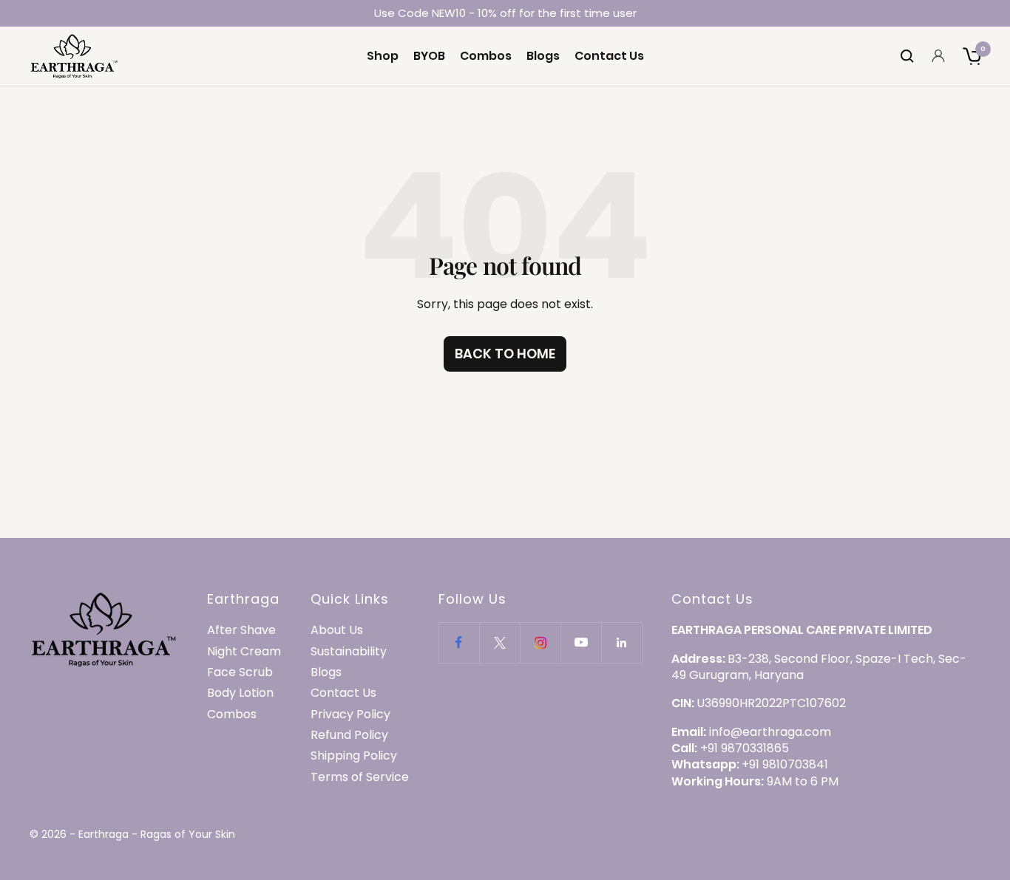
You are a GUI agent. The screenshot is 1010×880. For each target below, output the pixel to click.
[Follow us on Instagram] (540, 642)
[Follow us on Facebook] (458, 642)
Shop (383, 56)
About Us (337, 630)
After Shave (241, 630)
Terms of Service (360, 777)
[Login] (938, 56)
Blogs (543, 56)
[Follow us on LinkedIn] (621, 642)
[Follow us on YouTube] (580, 642)
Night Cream (244, 652)
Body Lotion (240, 693)
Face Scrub (240, 672)
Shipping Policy (354, 756)
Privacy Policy (350, 714)
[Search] (907, 56)
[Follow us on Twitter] (499, 642)
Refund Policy (349, 735)
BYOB (429, 56)
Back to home (505, 353)
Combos (486, 56)
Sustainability (349, 652)
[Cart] (971, 56)
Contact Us (609, 56)
